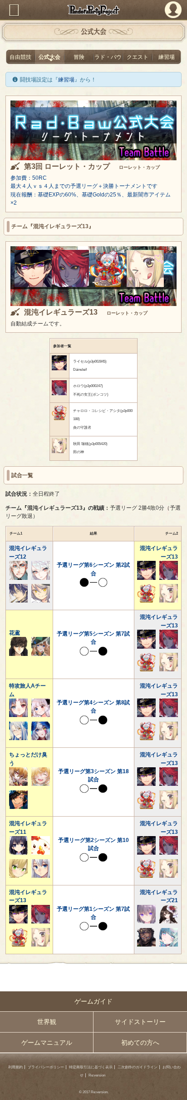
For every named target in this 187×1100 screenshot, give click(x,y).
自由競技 (20, 57)
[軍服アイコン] (33, 285)
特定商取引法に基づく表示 (91, 1067)
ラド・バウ (108, 57)
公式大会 (49, 57)
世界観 (46, 1021)
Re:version (97, 1075)
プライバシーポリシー (46, 1067)
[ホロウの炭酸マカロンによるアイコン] (70, 285)
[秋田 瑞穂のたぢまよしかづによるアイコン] (145, 285)
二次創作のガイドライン (137, 1067)
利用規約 (15, 1067)
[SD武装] (107, 285)
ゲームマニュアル (46, 1042)
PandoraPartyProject (93, 10)
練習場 (166, 57)
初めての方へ (140, 1042)
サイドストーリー (140, 1021)
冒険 (79, 57)
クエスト (137, 57)
